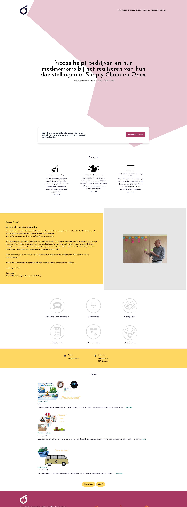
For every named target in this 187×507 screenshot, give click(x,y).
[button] (135, 134)
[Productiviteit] (59, 390)
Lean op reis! (42, 467)
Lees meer (128, 407)
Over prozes (122, 10)
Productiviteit (43, 401)
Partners (146, 10)
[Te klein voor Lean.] (52, 422)
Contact (163, 10)
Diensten (131, 10)
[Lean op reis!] (53, 456)
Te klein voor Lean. (44, 433)
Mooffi (100, 484)
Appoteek (154, 10)
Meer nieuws (88, 484)
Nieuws (139, 10)
